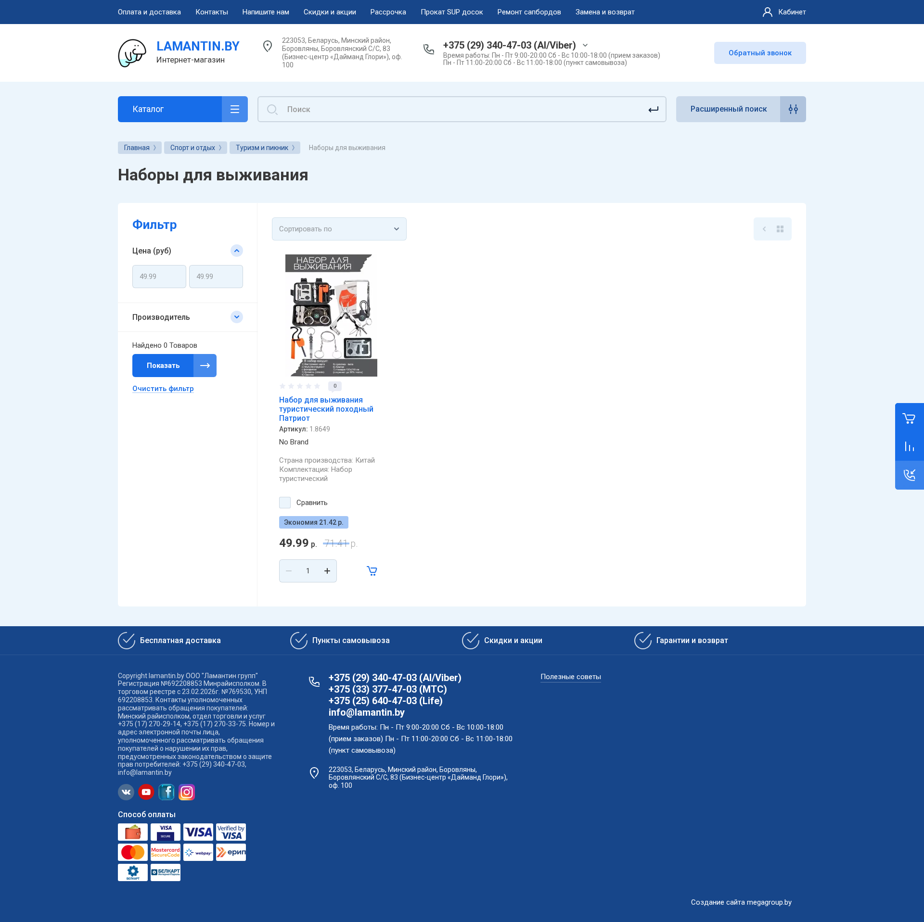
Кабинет (792, 12)
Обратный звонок (760, 53)
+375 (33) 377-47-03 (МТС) (388, 689)
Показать (163, 365)
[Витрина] (780, 228)
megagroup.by (769, 902)
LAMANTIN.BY (198, 46)
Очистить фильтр (163, 388)
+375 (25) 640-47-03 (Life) (386, 701)
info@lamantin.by (367, 712)
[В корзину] (372, 570)
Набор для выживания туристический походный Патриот (326, 409)
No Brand (293, 442)
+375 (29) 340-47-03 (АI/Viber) (509, 45)
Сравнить (312, 502)
